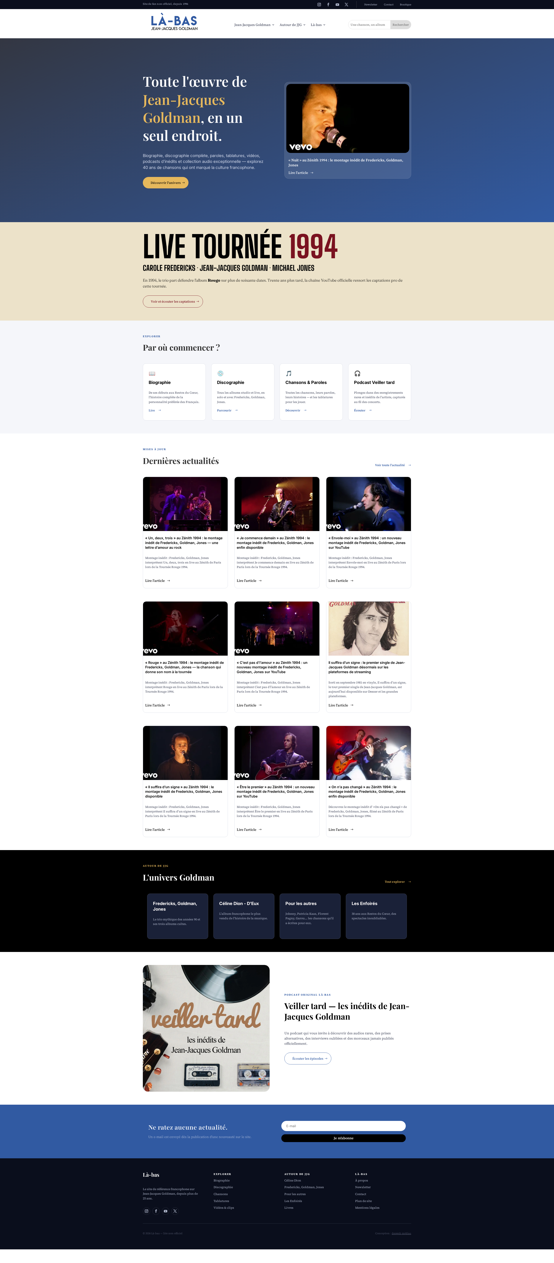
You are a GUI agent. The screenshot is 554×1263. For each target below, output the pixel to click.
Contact (388, 4)
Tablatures (221, 1201)
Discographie (223, 1187)
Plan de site (363, 1201)
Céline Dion (292, 1180)
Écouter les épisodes (307, 1058)
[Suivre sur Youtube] (337, 4)
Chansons (221, 1194)
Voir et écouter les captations (173, 301)
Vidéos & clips (224, 1207)
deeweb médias (401, 1233)
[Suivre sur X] (346, 4)
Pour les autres (295, 1194)
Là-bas (316, 25)
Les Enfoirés (293, 1201)
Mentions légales (367, 1207)
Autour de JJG (291, 25)
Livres (288, 1207)
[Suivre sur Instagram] (319, 4)
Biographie (222, 1180)
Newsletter (370, 4)
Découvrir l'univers (166, 182)
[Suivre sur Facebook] (328, 4)
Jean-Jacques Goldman (252, 25)
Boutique (405, 4)
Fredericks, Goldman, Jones (304, 1187)
